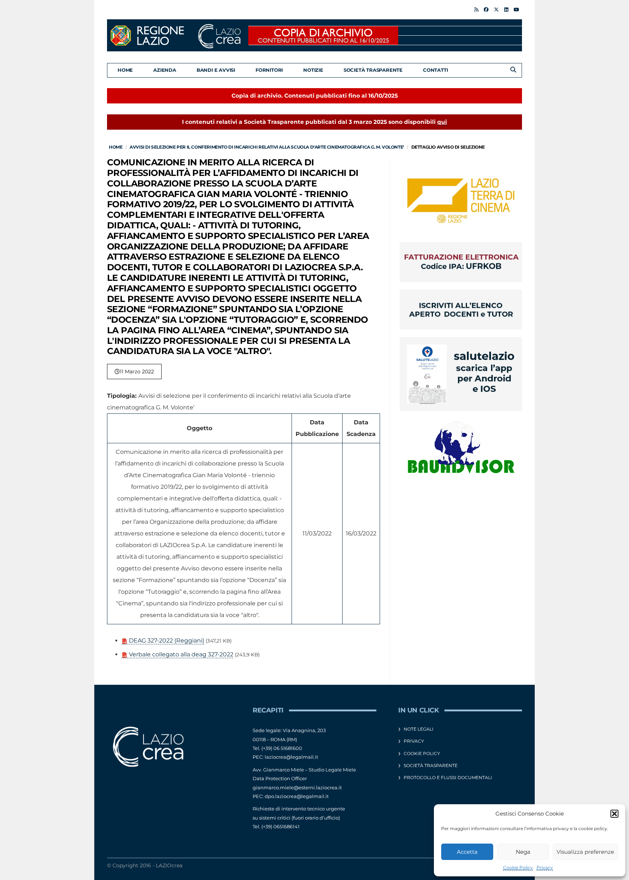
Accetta (467, 851)
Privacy (545, 867)
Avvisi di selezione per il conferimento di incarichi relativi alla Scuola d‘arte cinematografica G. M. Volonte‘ (267, 147)
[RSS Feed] (476, 9)
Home (125, 70)
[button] (614, 813)
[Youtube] (516, 9)
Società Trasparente (373, 70)
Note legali (419, 729)
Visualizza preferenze (585, 851)
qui (442, 121)
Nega (523, 851)
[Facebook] (486, 9)
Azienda (164, 70)
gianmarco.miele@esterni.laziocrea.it (297, 787)
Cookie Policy (518, 867)
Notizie (313, 70)
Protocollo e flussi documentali (448, 777)
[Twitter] (496, 9)
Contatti (435, 70)
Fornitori (269, 70)
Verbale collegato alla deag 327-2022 (180, 654)
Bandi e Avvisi (216, 70)
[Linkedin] (506, 9)
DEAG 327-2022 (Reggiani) (165, 640)
